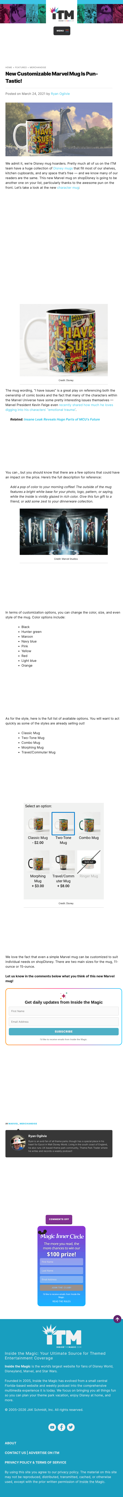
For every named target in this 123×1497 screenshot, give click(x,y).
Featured (21, 67)
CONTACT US (15, 1453)
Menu (60, 30)
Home (8, 67)
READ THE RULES (62, 1301)
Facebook (61, 1427)
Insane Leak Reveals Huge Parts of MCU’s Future (62, 419)
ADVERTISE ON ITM (44, 1453)
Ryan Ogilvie (60, 94)
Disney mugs (63, 168)
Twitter (71, 1427)
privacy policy (68, 1472)
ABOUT (10, 1443)
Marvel (13, 1123)
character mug (68, 188)
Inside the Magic (91, 1482)
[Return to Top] (117, 1319)
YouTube (52, 1427)
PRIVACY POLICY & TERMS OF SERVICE (35, 1462)
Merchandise (38, 67)
